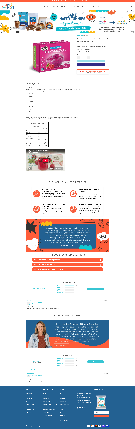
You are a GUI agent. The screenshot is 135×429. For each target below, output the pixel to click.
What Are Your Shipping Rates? (47, 259)
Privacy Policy (46, 412)
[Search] (129, 6)
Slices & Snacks (63, 407)
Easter (61, 412)
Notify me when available (90, 65)
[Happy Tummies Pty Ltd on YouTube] (80, 408)
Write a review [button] (96, 289)
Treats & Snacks (30, 404)
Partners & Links (47, 407)
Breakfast (62, 396)
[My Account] (126, 6)
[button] (47, 6)
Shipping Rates (46, 398)
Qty (77, 54)
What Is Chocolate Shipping (45, 264)
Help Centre (46, 396)
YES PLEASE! (101, 416)
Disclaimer (45, 418)
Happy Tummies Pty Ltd (36, 426)
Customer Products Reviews (50, 404)
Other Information (64, 418)
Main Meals (62, 398)
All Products (29, 396)
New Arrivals (29, 398)
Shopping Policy (46, 401)
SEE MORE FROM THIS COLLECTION (83, 49)
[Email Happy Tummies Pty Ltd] (88, 408)
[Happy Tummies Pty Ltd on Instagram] (85, 408)
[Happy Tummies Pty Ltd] (7, 6)
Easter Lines (29, 407)
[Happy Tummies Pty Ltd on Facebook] (78, 408)
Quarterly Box (29, 393)
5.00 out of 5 (43, 288)
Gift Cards (28, 412)
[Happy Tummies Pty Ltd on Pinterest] (83, 408)
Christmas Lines (30, 409)
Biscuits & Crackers (64, 404)
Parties (61, 409)
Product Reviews (64, 420)
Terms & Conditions (48, 415)
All (60, 393)
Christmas (62, 415)
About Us (45, 393)
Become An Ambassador (49, 409)
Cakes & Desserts (64, 401)
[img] (30, 301)
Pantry (27, 401)
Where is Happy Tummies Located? (48, 269)
